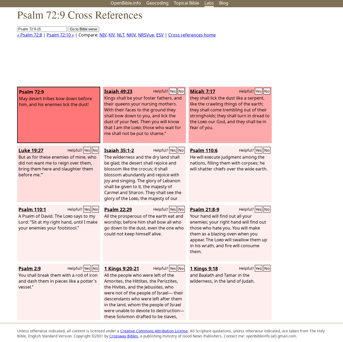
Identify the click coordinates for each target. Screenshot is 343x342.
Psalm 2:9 (29, 268)
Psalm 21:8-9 (204, 209)
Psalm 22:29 (118, 209)
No (181, 91)
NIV (102, 35)
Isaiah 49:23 (118, 91)
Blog (223, 3)
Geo (157, 3)
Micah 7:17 (202, 91)
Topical (186, 3)
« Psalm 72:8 (29, 35)
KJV (112, 35)
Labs (209, 3)
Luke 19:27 (30, 150)
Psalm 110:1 (32, 209)
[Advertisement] (288, 49)
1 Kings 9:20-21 (121, 268)
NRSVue (146, 35)
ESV (160, 35)
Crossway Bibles (123, 336)
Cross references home (192, 35)
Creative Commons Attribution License (154, 330)
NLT (120, 35)
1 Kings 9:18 (204, 268)
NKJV (131, 35)
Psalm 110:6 (204, 150)
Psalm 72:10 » (60, 35)
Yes (173, 91)
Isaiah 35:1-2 (119, 150)
